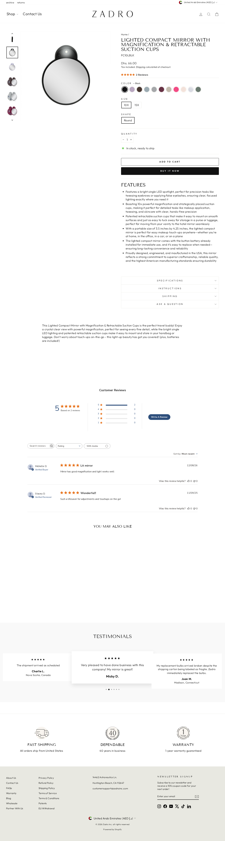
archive (10, 2)
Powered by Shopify (112, 829)
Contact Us (32, 14)
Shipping (140, 67)
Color (130, 83)
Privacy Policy (46, 777)
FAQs (9, 788)
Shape (126, 114)
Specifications (170, 280)
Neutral (169, 89)
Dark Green (198, 89)
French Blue (147, 89)
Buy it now (170, 171)
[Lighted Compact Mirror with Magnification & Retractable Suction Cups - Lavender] (14, 604)
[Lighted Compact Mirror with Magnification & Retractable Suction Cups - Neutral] (35, 604)
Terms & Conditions (49, 798)
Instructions (170, 288)
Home (124, 34)
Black (125, 89)
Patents (43, 803)
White (191, 89)
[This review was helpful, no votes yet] (189, 481)
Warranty (11, 793)
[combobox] (69, 446)
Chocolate (139, 89)
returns (21, 2)
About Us (11, 777)
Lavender (132, 89)
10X (126, 105)
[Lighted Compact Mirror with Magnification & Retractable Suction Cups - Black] (10, 604)
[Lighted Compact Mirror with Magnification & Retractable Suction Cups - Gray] (27, 604)
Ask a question (170, 304)
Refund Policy (46, 782)
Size (124, 99)
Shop (11, 14)
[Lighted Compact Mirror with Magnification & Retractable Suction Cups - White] (48, 604)
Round (128, 120)
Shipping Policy (47, 788)
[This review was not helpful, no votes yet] (194, 481)
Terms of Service (48, 793)
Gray (154, 89)
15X (137, 105)
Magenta (161, 89)
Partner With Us (14, 808)
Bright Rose (176, 89)
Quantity (129, 133)
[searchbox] (38, 446)
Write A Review (159, 417)
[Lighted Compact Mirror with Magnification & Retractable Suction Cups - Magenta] (31, 604)
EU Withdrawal (47, 808)
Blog (8, 798)
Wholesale (11, 803)
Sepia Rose (183, 89)
